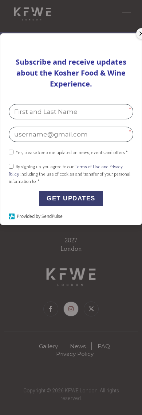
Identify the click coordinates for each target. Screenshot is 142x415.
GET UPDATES (71, 198)
